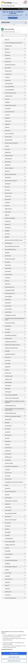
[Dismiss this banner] (26, 15)
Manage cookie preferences (14, 660)
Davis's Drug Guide (9, 29)
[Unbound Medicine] (25, 2)
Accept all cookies (14, 653)
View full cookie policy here (6, 649)
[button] (24, 9)
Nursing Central (11, 2)
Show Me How (13, 17)
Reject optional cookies (14, 657)
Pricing (19, 8)
